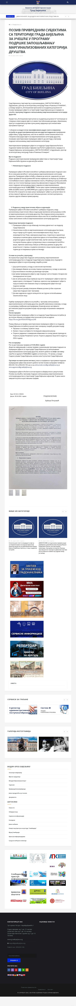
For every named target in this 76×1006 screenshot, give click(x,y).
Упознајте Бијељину (15, 772)
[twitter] (19, 969)
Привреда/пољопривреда (17, 789)
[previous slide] (63, 511)
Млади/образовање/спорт (17, 781)
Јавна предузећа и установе (18, 793)
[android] (23, 969)
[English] (11, 975)
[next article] (65, 16)
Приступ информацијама (17, 836)
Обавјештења (10, 16)
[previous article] (68, 16)
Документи (12, 797)
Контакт (50, 989)
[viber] (12, 969)
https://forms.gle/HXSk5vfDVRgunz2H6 (22, 319)
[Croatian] (8, 975)
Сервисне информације (16, 816)
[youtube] (16, 969)
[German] (15, 975)
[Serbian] (22, 975)
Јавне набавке (13, 824)
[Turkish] (24, 975)
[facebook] (8, 969)
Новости (11, 808)
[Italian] (17, 975)
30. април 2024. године (16, 55)
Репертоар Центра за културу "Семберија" (23, 828)
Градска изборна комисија (17, 840)
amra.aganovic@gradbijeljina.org (20, 367)
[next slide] (66, 511)
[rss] (26, 969)
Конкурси (12, 820)
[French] (13, 975)
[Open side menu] (7, 2)
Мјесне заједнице (14, 777)
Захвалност (42, 989)
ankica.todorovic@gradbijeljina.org (46, 365)
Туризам (11, 785)
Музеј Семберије (14, 832)
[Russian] (20, 975)
